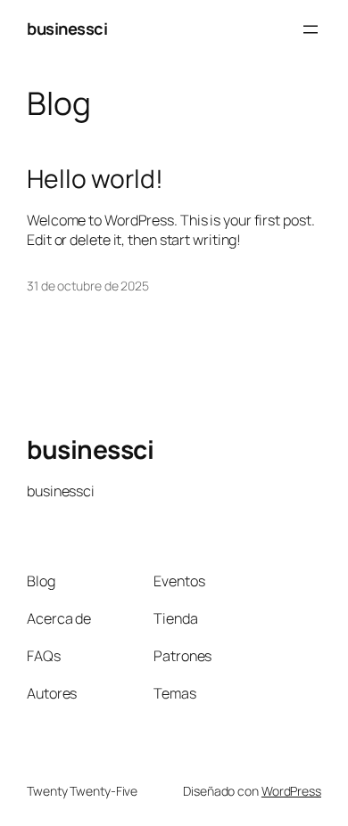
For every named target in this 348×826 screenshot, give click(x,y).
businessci (67, 28)
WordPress (291, 790)
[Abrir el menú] (310, 29)
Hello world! (95, 179)
